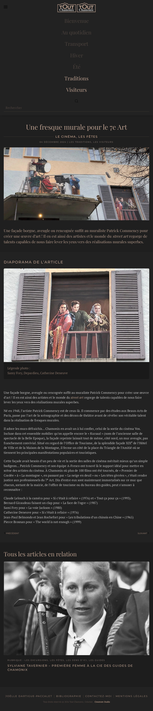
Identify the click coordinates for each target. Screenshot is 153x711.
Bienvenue (76, 20)
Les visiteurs (103, 142)
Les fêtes (88, 136)
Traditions (76, 78)
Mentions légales (132, 696)
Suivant (142, 533)
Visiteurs (76, 89)
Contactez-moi (98, 696)
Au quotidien (76, 32)
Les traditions (80, 142)
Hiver (76, 55)
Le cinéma (65, 136)
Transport (76, 43)
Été (76, 66)
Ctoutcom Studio (102, 702)
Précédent (12, 533)
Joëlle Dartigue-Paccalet (28, 696)
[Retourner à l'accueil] (76, 7)
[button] (5, 7)
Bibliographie (68, 696)
